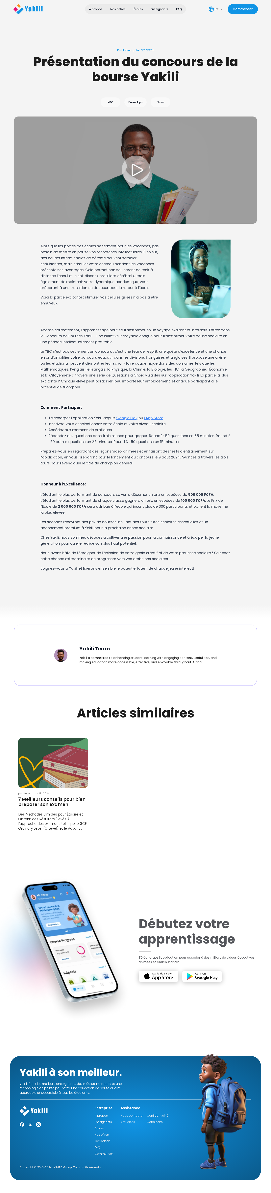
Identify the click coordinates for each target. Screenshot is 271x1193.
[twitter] (30, 1124)
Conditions (155, 1122)
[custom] (22, 1124)
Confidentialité (157, 1115)
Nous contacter (132, 1115)
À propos (95, 9)
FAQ (179, 9)
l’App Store (153, 417)
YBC (110, 102)
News (160, 102)
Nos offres (118, 9)
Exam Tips (135, 102)
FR (217, 9)
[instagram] (38, 1124)
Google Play (126, 417)
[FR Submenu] (221, 9)
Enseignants (159, 9)
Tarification (102, 1141)
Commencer (104, 1154)
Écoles (138, 9)
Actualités (128, 1122)
